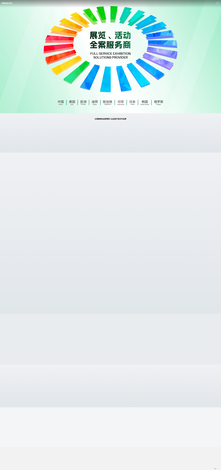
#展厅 (79, 395)
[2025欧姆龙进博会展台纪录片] (83, 253)
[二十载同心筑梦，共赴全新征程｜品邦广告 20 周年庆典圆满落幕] (83, 299)
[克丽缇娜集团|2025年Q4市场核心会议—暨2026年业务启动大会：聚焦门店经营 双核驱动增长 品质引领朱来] (156, 344)
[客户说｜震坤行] (101, 276)
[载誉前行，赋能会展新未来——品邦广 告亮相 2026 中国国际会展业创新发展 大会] (119, 299)
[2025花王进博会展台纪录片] (119, 253)
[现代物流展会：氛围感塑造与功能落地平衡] (119, 388)
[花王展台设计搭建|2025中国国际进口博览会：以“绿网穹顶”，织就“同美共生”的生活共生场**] (64, 344)
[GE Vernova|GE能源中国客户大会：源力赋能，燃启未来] (82, 344)
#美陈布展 (130, 173)
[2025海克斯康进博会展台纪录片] (101, 253)
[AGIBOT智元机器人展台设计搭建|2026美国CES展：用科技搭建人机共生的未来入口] (109, 168)
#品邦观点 (86, 395)
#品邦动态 (82, 308)
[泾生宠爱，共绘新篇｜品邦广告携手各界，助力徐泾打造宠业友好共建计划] (101, 300)
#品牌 (115, 285)
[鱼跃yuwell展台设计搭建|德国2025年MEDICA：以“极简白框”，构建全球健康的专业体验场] (111, 197)
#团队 (144, 309)
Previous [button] (140, 329)
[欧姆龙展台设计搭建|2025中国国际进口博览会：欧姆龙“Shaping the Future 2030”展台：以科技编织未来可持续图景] (174, 344)
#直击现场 (82, 285)
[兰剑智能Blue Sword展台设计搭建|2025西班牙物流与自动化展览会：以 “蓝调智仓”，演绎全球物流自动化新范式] (106, 225)
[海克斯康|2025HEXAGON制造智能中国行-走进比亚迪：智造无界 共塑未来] (193, 344)
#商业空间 (98, 309)
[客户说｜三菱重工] (83, 276)
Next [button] (144, 329)
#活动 (79, 308)
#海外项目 (122, 173)
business (110, 444)
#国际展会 (126, 173)
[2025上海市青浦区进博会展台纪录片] (137, 253)
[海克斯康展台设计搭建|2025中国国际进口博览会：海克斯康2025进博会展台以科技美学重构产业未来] (211, 344)
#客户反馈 (86, 285)
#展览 (120, 173)
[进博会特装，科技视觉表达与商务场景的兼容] (101, 388)
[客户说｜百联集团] (138, 276)
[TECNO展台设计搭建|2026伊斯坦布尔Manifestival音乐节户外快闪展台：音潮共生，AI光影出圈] (137, 344)
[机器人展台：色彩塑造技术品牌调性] (82, 388)
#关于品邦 (133, 173)
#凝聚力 (85, 308)
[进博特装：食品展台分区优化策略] (138, 388)
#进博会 (82, 262)
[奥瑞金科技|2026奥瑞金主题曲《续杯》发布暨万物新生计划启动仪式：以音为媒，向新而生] (119, 344)
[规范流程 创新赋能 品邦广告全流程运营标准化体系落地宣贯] (137, 300)
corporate (110, 362)
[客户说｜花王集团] (119, 276)
